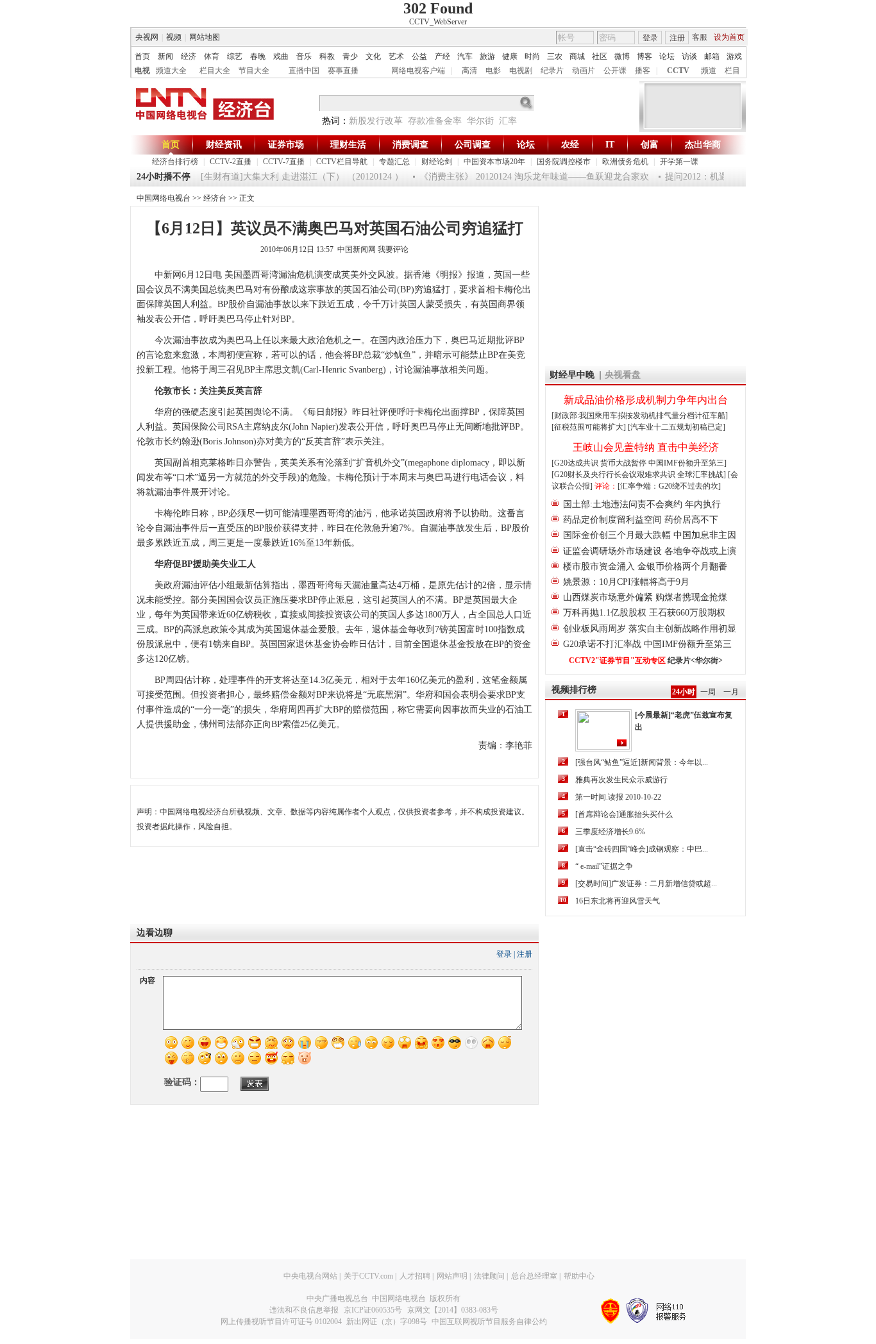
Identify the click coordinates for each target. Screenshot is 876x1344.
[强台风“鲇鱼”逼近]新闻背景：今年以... (641, 762)
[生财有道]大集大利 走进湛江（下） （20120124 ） (290, 176)
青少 (350, 56)
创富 (650, 144)
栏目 (732, 70)
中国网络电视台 (163, 198)
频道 (708, 70)
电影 (493, 70)
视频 (173, 37)
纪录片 (552, 70)
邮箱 (712, 56)
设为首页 (729, 37)
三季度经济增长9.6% (610, 831)
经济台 (214, 198)
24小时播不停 (163, 176)
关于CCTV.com (368, 1276)
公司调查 (473, 144)
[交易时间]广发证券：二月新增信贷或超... (646, 883)
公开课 (615, 70)
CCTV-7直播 (284, 161)
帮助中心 (579, 1276)
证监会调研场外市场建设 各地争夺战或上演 (649, 551)
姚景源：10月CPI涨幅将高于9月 (626, 582)
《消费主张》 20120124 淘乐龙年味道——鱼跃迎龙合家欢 (522, 176)
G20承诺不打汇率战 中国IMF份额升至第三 (647, 644)
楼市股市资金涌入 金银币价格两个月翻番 (645, 566)
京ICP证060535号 (373, 1310)
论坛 (667, 56)
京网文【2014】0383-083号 (452, 1310)
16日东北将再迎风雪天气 (617, 900)
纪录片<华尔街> (695, 660)
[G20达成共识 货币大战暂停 (600, 462)
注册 (677, 37)
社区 (599, 56)
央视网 (146, 37)
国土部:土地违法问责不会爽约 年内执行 (642, 504)
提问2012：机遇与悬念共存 (707, 176)
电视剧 (520, 70)
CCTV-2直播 (230, 161)
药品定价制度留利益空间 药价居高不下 (640, 520)
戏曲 (281, 56)
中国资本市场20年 (494, 161)
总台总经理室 (534, 1276)
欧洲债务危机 (625, 161)
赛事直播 (343, 70)
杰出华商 (703, 144)
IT (609, 144)
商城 (577, 56)
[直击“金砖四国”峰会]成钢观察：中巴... (641, 848)
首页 (142, 56)
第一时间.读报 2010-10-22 (618, 797)
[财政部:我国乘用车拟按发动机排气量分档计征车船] (640, 415)
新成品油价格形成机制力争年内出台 (646, 399)
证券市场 (286, 144)
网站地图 (204, 37)
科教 (327, 56)
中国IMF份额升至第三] (687, 462)
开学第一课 (679, 161)
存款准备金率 (435, 121)
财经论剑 (436, 161)
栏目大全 (214, 70)
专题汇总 (394, 161)
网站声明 (452, 1276)
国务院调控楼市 (564, 161)
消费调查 (410, 144)
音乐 (304, 56)
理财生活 (348, 144)
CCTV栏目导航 (341, 161)
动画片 (583, 70)
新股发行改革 (376, 121)
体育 (211, 56)
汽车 (465, 56)
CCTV (678, 70)
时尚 (532, 56)
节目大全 (254, 70)
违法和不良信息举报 (304, 1310)
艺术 (396, 56)
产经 (442, 56)
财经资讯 (224, 144)
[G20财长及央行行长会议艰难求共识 (614, 474)
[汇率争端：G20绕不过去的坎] (669, 486)
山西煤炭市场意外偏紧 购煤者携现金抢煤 (645, 597)
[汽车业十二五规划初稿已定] (676, 427)
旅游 (487, 56)
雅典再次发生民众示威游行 (621, 779)
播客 (642, 70)
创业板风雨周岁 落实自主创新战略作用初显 (649, 629)
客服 (699, 37)
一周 (708, 691)
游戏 (734, 56)
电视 (142, 70)
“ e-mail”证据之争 (604, 866)
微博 (622, 56)
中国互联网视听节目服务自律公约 (489, 1321)
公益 (419, 56)
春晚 (257, 56)
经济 (188, 56)
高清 (469, 70)
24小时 (683, 691)
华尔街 (480, 121)
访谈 (689, 56)
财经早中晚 (572, 375)
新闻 (165, 56)
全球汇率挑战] (701, 474)
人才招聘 (415, 1276)
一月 (731, 691)
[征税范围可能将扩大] (589, 427)
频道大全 (171, 70)
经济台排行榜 (175, 161)
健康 (510, 56)
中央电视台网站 (310, 1276)
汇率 (508, 121)
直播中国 (304, 70)
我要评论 (393, 249)
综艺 (234, 56)
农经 (570, 144)
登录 (650, 37)
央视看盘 (623, 375)
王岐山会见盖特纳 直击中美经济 (646, 447)
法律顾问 (489, 1276)
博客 (644, 56)
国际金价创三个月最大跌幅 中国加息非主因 (649, 535)
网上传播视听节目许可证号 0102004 (281, 1321)
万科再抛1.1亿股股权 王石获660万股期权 (644, 612)
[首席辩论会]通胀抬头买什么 (624, 814)
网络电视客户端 (418, 70)
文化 (373, 56)
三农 (554, 56)
